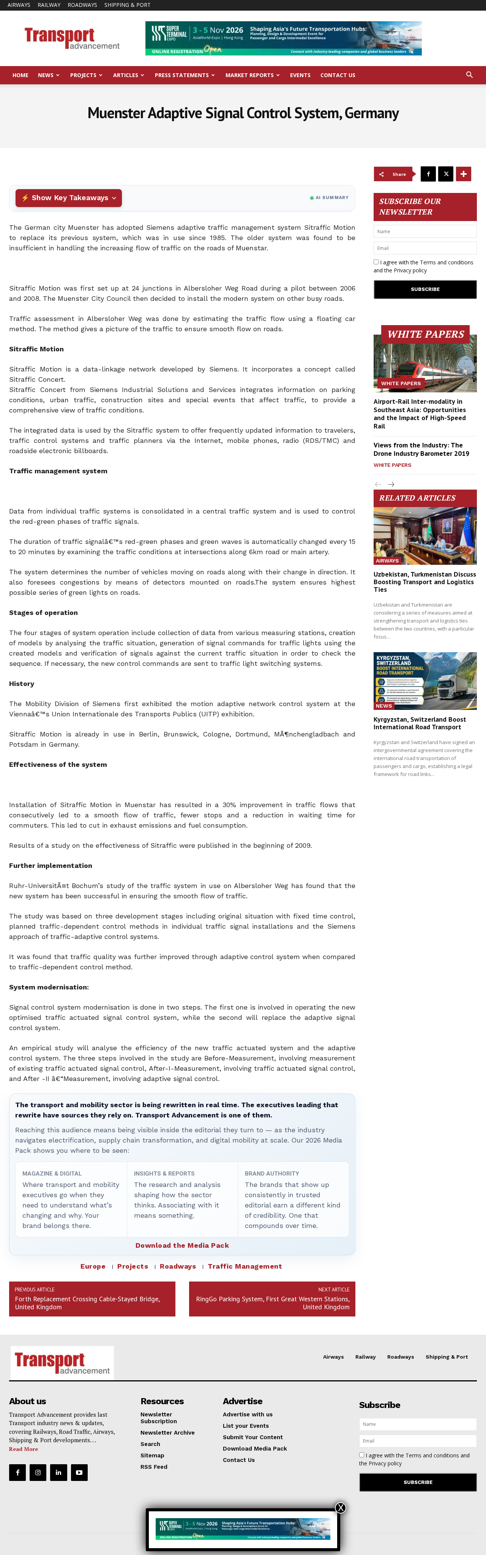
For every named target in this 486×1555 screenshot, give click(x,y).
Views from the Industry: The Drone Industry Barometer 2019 (421, 449)
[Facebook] (428, 174)
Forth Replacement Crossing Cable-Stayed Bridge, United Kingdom (87, 1302)
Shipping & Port (127, 4)
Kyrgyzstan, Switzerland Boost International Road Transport (420, 723)
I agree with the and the (423, 266)
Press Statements (182, 75)
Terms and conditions (446, 262)
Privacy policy (410, 270)
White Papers (401, 383)
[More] (464, 174)
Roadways (82, 4)
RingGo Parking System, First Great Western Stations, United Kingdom (273, 1302)
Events (300, 75)
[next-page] (390, 485)
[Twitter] (445, 174)
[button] (469, 75)
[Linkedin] (58, 1472)
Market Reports (250, 75)
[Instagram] (38, 1472)
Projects (83, 75)
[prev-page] (378, 485)
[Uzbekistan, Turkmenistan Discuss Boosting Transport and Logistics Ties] (425, 536)
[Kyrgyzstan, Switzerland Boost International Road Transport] (425, 681)
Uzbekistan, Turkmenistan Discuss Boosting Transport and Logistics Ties (425, 582)
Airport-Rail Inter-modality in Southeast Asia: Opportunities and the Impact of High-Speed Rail (420, 413)
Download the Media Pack (182, 1245)
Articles (125, 75)
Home (20, 75)
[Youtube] (79, 1472)
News (46, 75)
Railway (49, 4)
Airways (19, 4)
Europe (93, 1266)
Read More (23, 1448)
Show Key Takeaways (70, 197)
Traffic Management (245, 1266)
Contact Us (337, 75)
